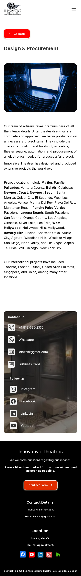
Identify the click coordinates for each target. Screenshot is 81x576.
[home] (13, 8)
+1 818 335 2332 (44, 509)
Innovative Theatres (40, 451)
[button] (73, 8)
